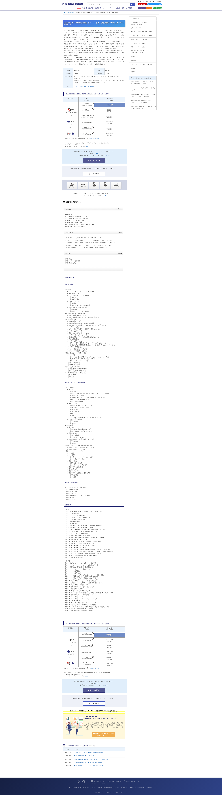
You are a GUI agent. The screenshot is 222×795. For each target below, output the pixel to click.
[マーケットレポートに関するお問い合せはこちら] (72, 185)
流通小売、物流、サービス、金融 (139, 39)
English (142, 1)
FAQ (132, 787)
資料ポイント (94, 232)
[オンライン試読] (116, 185)
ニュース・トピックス (108, 8)
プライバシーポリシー (76, 787)
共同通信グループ (141, 787)
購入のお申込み (95, 160)
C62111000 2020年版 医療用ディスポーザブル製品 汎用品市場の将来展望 (143, 107)
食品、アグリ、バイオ (136, 28)
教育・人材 (133, 60)
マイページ (142, 8)
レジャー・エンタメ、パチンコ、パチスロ (141, 64)
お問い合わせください (94, 138)
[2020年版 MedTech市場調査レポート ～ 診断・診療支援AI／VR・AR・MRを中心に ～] (94, 185)
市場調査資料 (70, 12)
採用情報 (124, 8)
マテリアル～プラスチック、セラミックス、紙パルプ (138, 51)
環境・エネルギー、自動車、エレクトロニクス (142, 47)
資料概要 (94, 253)
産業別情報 (98, 8)
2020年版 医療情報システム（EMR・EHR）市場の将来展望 (88, 762)
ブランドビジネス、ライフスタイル (140, 43)
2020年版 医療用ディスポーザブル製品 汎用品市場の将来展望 (88, 765)
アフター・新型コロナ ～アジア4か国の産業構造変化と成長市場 (89, 752)
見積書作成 (95, 173)
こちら (84, 78)
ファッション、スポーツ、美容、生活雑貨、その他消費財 (139, 23)
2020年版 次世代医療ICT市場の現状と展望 (84, 756)
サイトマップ (158, 1)
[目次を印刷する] (83, 185)
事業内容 (84, 8)
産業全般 (133, 68)
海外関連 (133, 72)
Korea (149, 1)
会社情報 (118, 8)
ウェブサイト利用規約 (89, 787)
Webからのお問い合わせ (132, 781)
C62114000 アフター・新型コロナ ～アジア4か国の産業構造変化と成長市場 (143, 83)
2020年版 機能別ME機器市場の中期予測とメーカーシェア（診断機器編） (91, 759)
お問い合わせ (158, 8)
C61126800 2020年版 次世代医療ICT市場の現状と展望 (143, 89)
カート (149, 8)
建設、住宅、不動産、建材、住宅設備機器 (141, 31)
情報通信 (133, 56)
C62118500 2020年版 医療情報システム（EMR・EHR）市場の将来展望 (141, 101)
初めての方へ (143, 4)
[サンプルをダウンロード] (105, 185)
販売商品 (90, 8)
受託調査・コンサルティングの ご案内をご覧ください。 (103, 734)
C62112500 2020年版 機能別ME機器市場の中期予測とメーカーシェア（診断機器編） (143, 95)
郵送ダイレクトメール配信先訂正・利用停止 (108, 787)
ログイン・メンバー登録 (155, 4)
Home (79, 8)
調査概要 (94, 209)
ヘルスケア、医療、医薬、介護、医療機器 (84, 86)
